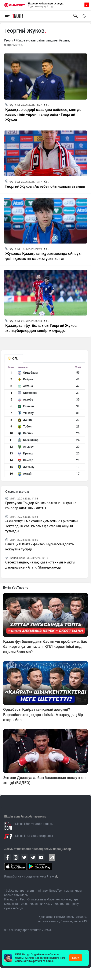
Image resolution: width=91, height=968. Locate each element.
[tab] (13, 358)
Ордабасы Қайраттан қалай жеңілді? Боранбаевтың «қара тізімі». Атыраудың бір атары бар (43, 714)
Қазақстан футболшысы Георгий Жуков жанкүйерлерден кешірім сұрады (41, 328)
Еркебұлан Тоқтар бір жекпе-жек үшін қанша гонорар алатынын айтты (40, 505)
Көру (75, 957)
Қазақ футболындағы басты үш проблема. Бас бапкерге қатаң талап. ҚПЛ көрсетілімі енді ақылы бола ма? (45, 646)
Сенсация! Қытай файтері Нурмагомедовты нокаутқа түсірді (39, 546)
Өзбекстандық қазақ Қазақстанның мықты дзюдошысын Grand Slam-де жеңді (40, 564)
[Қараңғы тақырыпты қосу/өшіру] (84, 15)
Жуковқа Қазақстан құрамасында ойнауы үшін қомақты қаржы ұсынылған (43, 256)
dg (56, 876)
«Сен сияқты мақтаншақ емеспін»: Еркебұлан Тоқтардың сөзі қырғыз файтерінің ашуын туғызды (41, 526)
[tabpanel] (44, 421)
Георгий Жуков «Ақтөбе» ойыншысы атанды (45, 186)
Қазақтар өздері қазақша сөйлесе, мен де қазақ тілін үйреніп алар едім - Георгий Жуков (43, 114)
